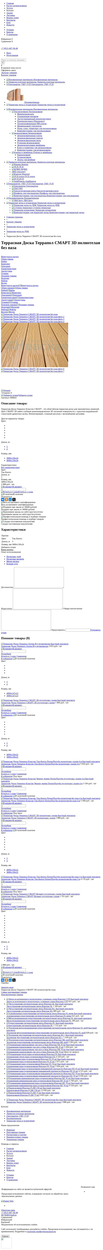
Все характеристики (10, 467)
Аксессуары (6, 300)
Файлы (4, 309)
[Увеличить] (29, 314)
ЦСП (21, 179)
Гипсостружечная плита (47, 191)
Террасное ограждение (45, 210)
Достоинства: (7, 587)
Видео (4, 312)
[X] (14, 499)
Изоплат (26, 174)
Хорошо (5, 1236)
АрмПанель (30, 181)
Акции (9, 13)
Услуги (9, 8)
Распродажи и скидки (16, 1135)
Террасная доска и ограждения (51, 105)
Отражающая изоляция (27, 116)
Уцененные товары (15, 1139)
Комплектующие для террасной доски (66, 212)
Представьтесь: (58, 630)
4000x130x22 (12, 754)
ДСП (21, 167)
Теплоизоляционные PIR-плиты (32, 123)
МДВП (24, 169)
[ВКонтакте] (2, 499)
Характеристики (8, 297)
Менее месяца (12, 561)
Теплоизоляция (35, 111)
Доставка (10, 15)
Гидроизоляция (24, 157)
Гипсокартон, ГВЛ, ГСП (42, 84)
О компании (12, 34)
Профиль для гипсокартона (52, 193)
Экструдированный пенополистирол (34, 119)
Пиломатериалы (31, 102)
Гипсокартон (32, 186)
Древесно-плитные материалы (51, 82)
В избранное (7, 658)
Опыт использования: (11, 552)
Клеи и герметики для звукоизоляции (34, 147)
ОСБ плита (30, 176)
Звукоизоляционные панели (30, 138)
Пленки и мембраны (42, 152)
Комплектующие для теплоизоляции (34, 131)
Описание (5, 295)
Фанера (24, 164)
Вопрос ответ (12, 18)
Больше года (12, 564)
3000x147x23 (12, 696)
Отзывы (10, 30)
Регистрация (12, 55)
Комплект (5, 293)
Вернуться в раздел (10, 285)
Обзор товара (7, 288)
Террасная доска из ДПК (48, 205)
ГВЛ (21, 188)
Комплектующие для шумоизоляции (34, 150)
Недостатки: (6, 608)
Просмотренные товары (12, 994)
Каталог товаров (9, 73)
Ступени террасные (42, 208)
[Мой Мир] (10, 499)
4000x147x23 (12, 693)
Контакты (10, 20)
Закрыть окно (7, 987)
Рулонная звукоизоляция (28, 143)
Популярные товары (15, 1132)
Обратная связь (8, 1210)
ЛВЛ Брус (28, 200)
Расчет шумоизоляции (16, 6)
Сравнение (21, 656)
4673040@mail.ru (8, 1215)
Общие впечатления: (72, 608)
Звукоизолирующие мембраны (31, 145)
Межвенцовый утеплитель (29, 126)
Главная (10, 3)
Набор (4, 290)
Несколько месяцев (15, 559)
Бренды (9, 32)
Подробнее (6, 654)
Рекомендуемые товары (17, 1137)
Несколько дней (13, 556)
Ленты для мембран (26, 160)
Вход (8, 53)
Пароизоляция (23, 155)
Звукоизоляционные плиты (29, 135)
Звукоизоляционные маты (29, 140)
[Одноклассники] (6, 499)
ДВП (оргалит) (18, 172)
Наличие (5, 307)
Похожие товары (8, 305)
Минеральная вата (25, 114)
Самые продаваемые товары (14, 992)
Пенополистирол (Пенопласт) (31, 121)
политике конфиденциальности (41, 1231)
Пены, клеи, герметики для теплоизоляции (37, 128)
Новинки (10, 1130)
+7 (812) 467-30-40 (9, 48)
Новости (10, 25)
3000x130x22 (12, 757)
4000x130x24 (12, 460)
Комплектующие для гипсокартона (63, 196)
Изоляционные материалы (45, 79)
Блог (8, 22)
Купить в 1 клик (25, 492)
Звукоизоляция (35, 133)
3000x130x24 (12, 458)
